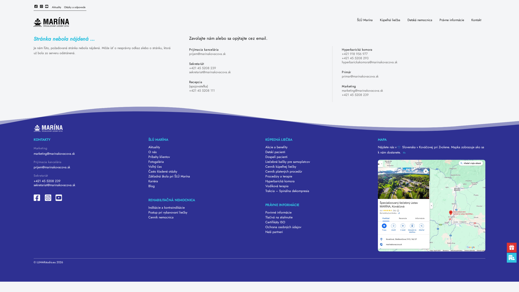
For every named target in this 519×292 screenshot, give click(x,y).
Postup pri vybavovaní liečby (167, 212)
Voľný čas (155, 166)
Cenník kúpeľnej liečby (280, 166)
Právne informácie (452, 20)
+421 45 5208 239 (202, 68)
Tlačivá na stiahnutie (279, 217)
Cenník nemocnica (161, 217)
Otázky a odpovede (75, 7)
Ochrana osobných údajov (283, 227)
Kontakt (476, 20)
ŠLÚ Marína (365, 20)
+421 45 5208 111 (202, 90)
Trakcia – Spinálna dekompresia (287, 191)
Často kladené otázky (162, 171)
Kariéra (153, 181)
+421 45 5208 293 (355, 58)
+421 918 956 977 (355, 54)
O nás (152, 152)
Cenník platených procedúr (283, 171)
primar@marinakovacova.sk (360, 76)
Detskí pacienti (275, 152)
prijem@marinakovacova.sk (207, 54)
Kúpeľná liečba (390, 20)
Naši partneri (274, 232)
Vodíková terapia (276, 186)
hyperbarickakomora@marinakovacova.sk (369, 62)
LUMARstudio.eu (46, 262)
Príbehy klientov (159, 157)
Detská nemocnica (419, 20)
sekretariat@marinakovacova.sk (210, 72)
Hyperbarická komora (280, 181)
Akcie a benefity (276, 147)
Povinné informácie (278, 212)
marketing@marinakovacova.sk (362, 90)
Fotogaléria (156, 161)
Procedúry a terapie (278, 176)
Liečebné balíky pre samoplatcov (287, 161)
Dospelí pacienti (276, 157)
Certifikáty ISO (275, 222)
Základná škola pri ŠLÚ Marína (169, 176)
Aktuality (56, 7)
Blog (151, 186)
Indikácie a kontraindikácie (166, 207)
